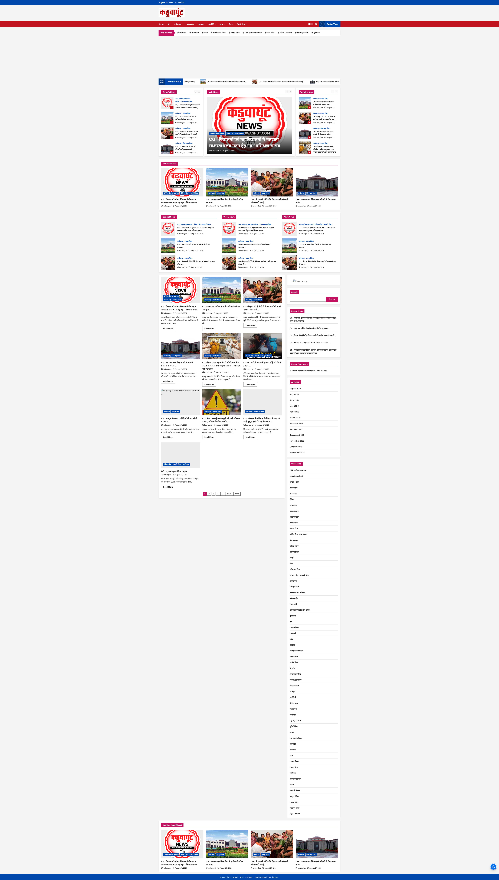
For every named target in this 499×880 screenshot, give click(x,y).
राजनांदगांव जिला (219, 32)
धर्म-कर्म (293, 633)
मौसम (292, 732)
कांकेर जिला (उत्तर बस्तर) (298, 534)
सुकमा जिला (294, 802)
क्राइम (292, 557)
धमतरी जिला (294, 627)
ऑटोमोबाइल (294, 517)
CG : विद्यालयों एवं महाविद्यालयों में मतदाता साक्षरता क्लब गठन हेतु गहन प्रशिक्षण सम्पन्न (167, 103)
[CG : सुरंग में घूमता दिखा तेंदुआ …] (180, 455)
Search (294, 292)
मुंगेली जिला (294, 726)
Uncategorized (296, 476)
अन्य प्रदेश (293, 493)
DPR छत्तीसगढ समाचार (253, 32)
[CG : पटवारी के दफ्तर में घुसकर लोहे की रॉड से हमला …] (262, 346)
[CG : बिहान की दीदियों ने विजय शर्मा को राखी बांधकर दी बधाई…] (272, 182)
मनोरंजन (293, 715)
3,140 (229, 493)
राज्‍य (206, 32)
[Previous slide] (195, 91)
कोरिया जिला (294, 552)
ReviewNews (260, 877)
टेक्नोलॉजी (293, 604)
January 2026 (296, 429)
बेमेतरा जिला (294, 686)
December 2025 (297, 435)
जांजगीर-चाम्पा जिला (297, 592)
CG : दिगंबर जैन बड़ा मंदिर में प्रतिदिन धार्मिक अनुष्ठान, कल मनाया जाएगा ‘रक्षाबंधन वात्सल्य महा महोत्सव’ (305, 148)
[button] (316, 24)
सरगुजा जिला (294, 796)
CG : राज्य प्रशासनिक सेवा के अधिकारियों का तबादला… (187, 82)
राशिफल (293, 773)
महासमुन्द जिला (295, 721)
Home (161, 24)
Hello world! (321, 371)
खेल (291, 563)
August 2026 (295, 388)
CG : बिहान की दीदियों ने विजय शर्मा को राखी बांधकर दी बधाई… (242, 82)
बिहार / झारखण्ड (286, 32)
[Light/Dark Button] (310, 24)
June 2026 (294, 400)
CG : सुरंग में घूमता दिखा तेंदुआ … (175, 471)
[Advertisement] (249, 56)
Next (237, 493)
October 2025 (296, 447)
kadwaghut (181, 123)
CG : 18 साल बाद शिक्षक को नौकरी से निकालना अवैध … (297, 82)
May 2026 (294, 406)
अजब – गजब (294, 482)
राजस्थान (201, 24)
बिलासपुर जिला (302, 32)
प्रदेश (291, 639)
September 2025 (297, 452)
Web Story (242, 24)
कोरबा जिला (294, 546)
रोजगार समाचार (295, 779)
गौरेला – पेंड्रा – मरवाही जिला (299, 575)
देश (169, 24)
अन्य (221, 24)
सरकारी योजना (295, 790)
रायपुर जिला (235, 32)
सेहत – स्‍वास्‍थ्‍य (295, 814)
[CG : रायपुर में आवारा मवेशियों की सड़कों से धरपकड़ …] (180, 402)
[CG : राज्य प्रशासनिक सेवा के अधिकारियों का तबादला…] (249, 125)
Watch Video (333, 24)
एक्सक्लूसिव (294, 511)
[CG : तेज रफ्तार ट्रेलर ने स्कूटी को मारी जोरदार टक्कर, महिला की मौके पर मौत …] (221, 402)
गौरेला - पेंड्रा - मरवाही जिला (183, 101)
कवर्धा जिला (294, 528)
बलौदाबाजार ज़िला (296, 651)
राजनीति (211, 24)
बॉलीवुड (292, 691)
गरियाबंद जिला (295, 569)
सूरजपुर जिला (294, 808)
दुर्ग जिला (317, 32)
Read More (169, 329)
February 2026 (296, 423)
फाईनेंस (292, 645)
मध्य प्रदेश (190, 24)
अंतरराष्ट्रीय (293, 488)
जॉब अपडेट (294, 598)
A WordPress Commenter (301, 371)
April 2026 (294, 412)
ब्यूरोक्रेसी (293, 697)
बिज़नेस (292, 668)
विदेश (292, 784)
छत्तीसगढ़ (177, 24)
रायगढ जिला (217, 411)
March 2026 (295, 417)
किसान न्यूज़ (294, 540)
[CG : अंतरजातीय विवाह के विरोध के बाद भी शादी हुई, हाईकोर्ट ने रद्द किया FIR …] (262, 402)
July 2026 (294, 394)
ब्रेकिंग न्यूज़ (294, 703)
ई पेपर (231, 24)
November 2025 (297, 441)
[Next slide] (199, 91)
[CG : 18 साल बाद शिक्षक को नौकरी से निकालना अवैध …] (317, 182)
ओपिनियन (294, 523)
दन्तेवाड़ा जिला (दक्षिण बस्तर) (300, 610)
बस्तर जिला (294, 656)
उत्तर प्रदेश (270, 32)
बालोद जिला (294, 662)
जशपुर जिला (294, 587)
